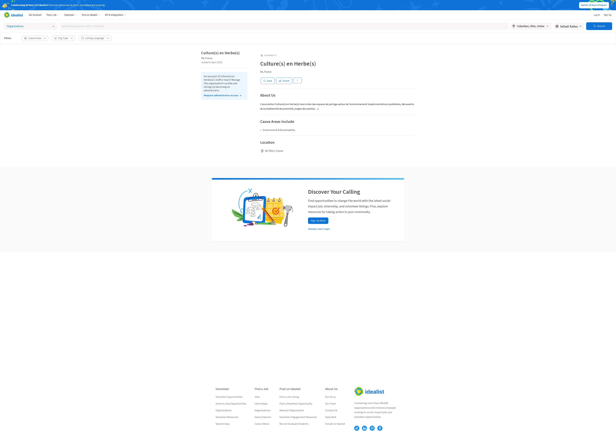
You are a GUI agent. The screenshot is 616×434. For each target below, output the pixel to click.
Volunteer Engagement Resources (298, 417)
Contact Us (331, 410)
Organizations (223, 410)
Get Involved (35, 15)
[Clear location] (547, 26)
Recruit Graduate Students (293, 424)
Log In (597, 15)
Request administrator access (221, 95)
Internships (261, 403)
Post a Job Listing (289, 397)
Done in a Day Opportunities (231, 403)
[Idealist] (13, 15)
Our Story (330, 397)
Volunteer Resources (227, 417)
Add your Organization (291, 410)
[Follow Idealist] (356, 428)
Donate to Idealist (335, 424)
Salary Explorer (263, 417)
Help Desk (330, 417)
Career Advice (262, 424)
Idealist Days (223, 424)
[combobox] (284, 26)
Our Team (330, 403)
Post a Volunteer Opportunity (295, 403)
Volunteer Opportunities (229, 397)
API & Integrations (114, 15)
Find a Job (52, 15)
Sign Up (608, 15)
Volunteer (69, 15)
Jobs (257, 397)
